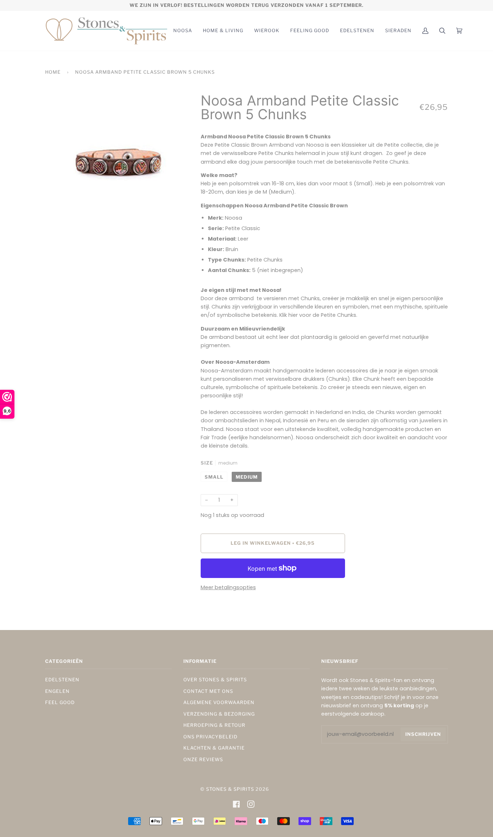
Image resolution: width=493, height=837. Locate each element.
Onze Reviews (203, 759)
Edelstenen (62, 679)
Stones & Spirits (230, 789)
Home (53, 72)
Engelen (57, 691)
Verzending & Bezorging (219, 714)
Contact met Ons (208, 691)
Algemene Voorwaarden (218, 702)
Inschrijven (423, 734)
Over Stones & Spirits (215, 679)
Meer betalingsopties (228, 587)
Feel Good (60, 702)
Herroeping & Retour (214, 725)
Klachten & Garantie (214, 748)
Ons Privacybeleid (210, 736)
